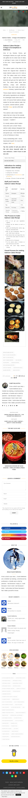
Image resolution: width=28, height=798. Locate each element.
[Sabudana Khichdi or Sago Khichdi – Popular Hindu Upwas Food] (12, 448)
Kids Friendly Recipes (7, 717)
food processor (18, 174)
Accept (18, 794)
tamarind (6, 89)
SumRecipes (12, 30)
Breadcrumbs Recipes (8, 352)
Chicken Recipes (16, 690)
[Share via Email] (16, 378)
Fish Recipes (6, 362)
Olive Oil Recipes (7, 367)
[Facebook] (13, 12)
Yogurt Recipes (5, 738)
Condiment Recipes (6, 693)
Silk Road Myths (5, 730)
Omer (9, 600)
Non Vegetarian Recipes (8, 365)
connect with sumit (19, 1)
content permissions (9, 787)
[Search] (26, 7)
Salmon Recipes (6, 370)
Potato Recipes (5, 725)
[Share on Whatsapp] (12, 378)
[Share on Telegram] (14, 378)
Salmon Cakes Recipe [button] (10, 157)
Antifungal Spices (6, 682)
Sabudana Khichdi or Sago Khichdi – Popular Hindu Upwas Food (12, 467)
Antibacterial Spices (20, 677)
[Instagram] (10, 772)
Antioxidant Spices (6, 685)
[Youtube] (23, 12)
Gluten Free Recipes (15, 706)
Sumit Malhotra (8, 40)
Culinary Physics (6, 698)
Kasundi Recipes (15, 362)
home (7, 781)
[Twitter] (15, 12)
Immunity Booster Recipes (8, 709)
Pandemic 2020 (14, 722)
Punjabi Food (14, 725)
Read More (4, 796)
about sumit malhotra (7, 1)
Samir (9, 637)
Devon (9, 608)
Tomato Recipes (5, 733)
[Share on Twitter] (18, 376)
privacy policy (21, 787)
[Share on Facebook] (16, 376)
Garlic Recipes (5, 706)
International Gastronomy (16, 714)
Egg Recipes (18, 360)
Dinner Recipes (15, 698)
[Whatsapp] (25, 12)
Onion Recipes (5, 722)
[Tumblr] (21, 12)
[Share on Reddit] (24, 376)
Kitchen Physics (17, 717)
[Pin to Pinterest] (19, 376)
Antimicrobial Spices (17, 682)
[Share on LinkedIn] (21, 376)
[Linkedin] (20, 12)
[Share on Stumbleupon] (11, 378)
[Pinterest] (18, 12)
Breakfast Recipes (6, 690)
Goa (23, 706)
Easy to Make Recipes (8, 360)
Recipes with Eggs (18, 367)
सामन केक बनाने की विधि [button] (9, 160)
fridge (10, 107)
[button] (3, 451)
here (13, 143)
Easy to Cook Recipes (8, 357)
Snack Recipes (16, 370)
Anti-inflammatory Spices (8, 677)
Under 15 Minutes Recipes (17, 733)
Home (4, 30)
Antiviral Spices (16, 685)
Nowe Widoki (12, 625)
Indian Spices (5, 714)
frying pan (9, 176)
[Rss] (26, 12)
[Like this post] (14, 376)
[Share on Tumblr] (22, 376)
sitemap (14, 3)
